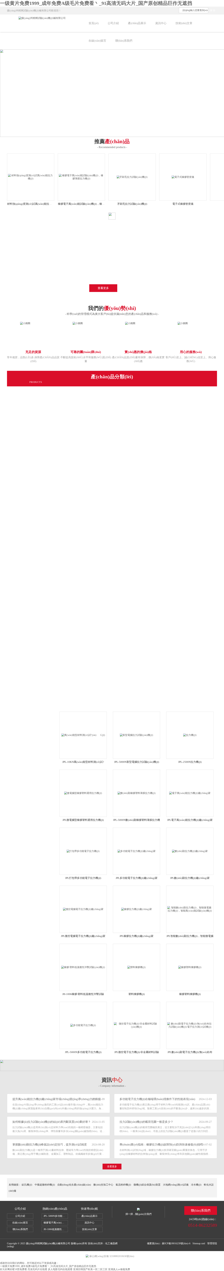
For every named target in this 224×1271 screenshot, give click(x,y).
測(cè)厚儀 (42, 530)
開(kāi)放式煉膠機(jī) (48, 554)
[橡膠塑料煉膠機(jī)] (189, 967)
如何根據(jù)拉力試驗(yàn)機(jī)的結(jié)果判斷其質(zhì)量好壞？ (49, 1121)
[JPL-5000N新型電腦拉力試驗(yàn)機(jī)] (136, 735)
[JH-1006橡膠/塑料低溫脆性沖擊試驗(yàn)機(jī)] (83, 967)
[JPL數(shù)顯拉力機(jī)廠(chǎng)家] (190, 851)
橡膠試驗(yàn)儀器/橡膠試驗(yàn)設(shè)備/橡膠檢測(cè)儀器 (71, 578)
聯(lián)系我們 (123, 40)
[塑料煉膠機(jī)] (136, 967)
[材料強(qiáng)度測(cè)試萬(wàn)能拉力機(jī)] (30, 177)
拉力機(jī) (42, 393)
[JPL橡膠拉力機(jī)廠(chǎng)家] (136, 909)
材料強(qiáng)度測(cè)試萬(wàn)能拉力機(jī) (32, 203)
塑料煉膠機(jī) (136, 994)
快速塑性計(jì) (44, 634)
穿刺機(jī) (42, 538)
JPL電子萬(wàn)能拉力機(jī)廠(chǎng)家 (190, 820)
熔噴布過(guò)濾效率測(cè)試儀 (54, 473)
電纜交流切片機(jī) (47, 602)
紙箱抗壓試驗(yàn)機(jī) (50, 642)
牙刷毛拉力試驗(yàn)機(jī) (132, 203)
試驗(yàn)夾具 (44, 610)
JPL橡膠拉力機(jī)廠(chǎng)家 (136, 936)
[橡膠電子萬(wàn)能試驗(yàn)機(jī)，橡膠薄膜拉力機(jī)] (81, 177)
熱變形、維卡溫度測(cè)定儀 (52, 425)
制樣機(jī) (42, 409)
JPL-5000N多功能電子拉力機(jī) (83, 1052)
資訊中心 (160, 23)
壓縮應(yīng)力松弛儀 (48, 666)
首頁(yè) (94, 23)
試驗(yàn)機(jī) (45, 401)
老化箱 (40, 506)
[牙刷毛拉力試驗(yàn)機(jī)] (132, 177)
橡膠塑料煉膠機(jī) (190, 994)
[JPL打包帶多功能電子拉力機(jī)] (83, 851)
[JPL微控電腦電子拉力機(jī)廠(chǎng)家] (83, 909)
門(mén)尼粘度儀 (46, 433)
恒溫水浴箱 (43, 586)
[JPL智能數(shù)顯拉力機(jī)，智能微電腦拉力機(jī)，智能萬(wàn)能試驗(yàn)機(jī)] (189, 909)
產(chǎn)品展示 (137, 23)
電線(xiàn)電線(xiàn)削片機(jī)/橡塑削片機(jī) (62, 546)
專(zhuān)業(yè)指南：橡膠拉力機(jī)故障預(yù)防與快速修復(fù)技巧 (156, 1144)
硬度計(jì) (42, 522)
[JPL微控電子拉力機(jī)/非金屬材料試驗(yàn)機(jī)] (136, 1025)
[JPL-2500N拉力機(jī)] (190, 735)
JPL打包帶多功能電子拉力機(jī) (83, 878)
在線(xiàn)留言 (97, 40)
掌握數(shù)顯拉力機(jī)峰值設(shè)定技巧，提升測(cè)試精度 (49, 1144)
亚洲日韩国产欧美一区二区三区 (90, 1269)
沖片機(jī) (42, 489)
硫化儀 (40, 417)
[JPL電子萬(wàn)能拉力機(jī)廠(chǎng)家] (190, 793)
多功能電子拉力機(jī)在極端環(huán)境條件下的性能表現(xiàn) (156, 1099)
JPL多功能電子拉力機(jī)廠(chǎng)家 (137, 878)
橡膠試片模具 (44, 618)
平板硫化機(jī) (44, 562)
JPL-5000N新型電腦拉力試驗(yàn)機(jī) (136, 762)
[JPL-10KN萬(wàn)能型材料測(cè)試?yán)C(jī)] (83, 735)
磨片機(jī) (42, 481)
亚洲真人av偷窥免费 (119, 1269)
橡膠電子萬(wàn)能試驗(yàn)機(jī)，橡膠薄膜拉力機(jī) (89, 203)
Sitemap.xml (198, 1243)
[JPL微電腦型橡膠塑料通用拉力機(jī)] (83, 793)
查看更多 (103, 288)
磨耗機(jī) (42, 498)
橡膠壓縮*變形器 (46, 626)
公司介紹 (113, 23)
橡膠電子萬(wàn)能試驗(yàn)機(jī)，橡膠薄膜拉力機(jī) (56, 1222)
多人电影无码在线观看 (60, 1269)
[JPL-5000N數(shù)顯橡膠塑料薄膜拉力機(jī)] (137, 793)
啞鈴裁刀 (41, 658)
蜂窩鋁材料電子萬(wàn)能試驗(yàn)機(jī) (60, 570)
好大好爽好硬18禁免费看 (13, 1269)
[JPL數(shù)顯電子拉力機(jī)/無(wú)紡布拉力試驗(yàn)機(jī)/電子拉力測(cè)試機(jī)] (189, 1025)
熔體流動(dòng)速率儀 (49, 441)
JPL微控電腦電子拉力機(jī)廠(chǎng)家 (83, 936)
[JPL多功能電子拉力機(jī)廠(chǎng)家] (137, 851)
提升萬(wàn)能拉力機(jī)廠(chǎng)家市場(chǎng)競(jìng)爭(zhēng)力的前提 (49, 1099)
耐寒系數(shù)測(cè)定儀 (50, 707)
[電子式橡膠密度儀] (183, 177)
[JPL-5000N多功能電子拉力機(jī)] (83, 1025)
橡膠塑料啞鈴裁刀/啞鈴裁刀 (52, 594)
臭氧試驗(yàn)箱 (45, 650)
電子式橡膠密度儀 (182, 203)
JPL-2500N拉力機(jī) (190, 762)
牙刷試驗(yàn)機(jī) (47, 674)
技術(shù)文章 (184, 23)
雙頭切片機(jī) (44, 449)
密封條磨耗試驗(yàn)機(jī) (51, 699)
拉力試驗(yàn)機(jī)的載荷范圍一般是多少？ (146, 1121)
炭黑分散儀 (43, 691)
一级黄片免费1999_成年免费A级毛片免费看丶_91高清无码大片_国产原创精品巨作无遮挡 (96, 3)
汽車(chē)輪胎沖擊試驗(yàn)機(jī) (55, 682)
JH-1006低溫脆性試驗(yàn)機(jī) (56, 1229)
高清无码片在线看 (37, 1269)
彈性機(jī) (42, 514)
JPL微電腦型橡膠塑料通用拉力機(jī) (83, 820)
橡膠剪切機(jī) (44, 457)
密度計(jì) (42, 465)
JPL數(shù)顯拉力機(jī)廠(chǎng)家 (190, 878)
